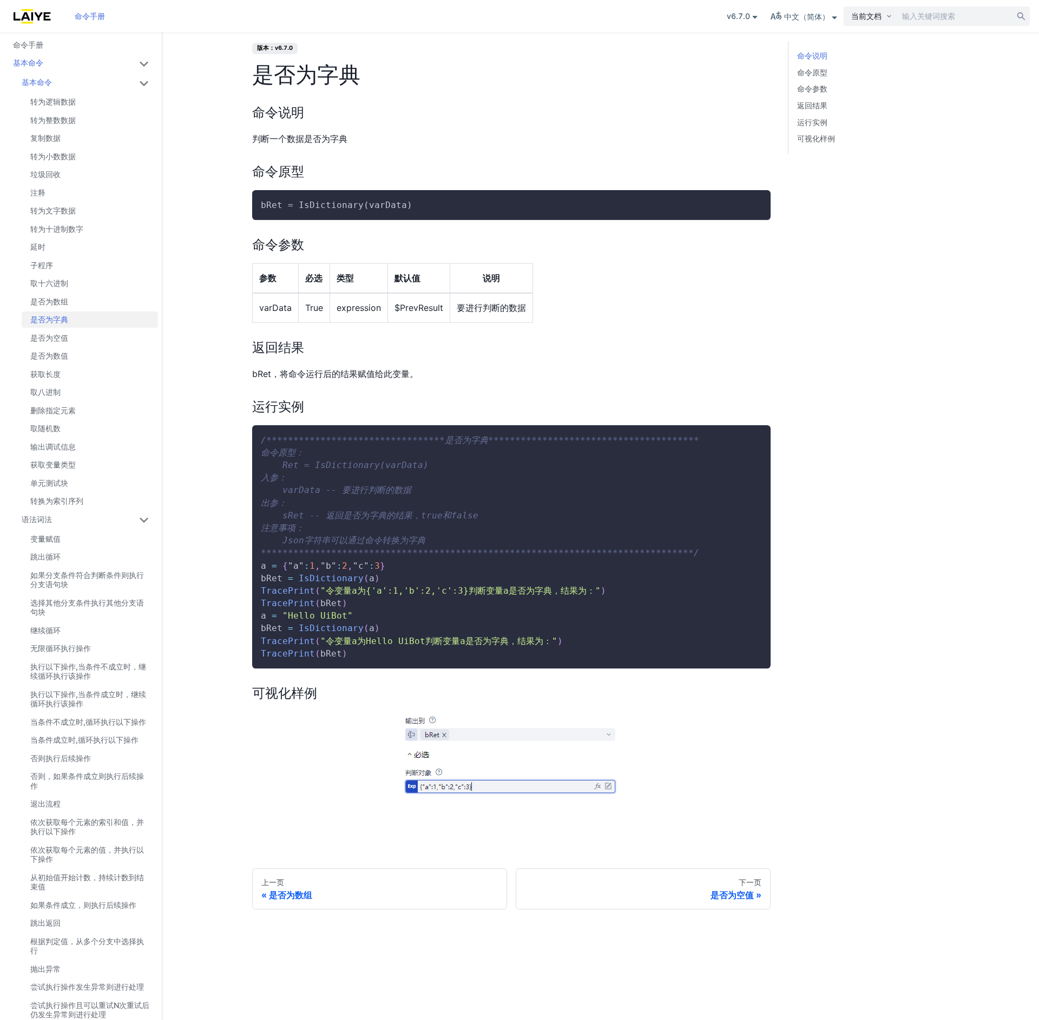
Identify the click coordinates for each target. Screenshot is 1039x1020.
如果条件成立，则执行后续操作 (83, 904)
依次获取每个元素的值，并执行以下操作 (87, 854)
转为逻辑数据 (53, 102)
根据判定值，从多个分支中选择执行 (87, 946)
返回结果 (812, 105)
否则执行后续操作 (60, 758)
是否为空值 (49, 337)
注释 (37, 192)
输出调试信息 (53, 446)
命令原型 (812, 72)
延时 (37, 247)
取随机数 (45, 428)
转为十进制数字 (56, 228)
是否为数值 (49, 356)
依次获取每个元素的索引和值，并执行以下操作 (87, 826)
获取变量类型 (53, 465)
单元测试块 (49, 483)
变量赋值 (45, 538)
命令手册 (90, 16)
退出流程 (45, 804)
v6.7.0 (738, 16)
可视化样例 (816, 138)
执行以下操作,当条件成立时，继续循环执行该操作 (88, 699)
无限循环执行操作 (60, 648)
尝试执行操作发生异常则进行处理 (87, 987)
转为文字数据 (53, 211)
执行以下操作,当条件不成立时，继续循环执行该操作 (88, 671)
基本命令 (28, 63)
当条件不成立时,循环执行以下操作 (88, 721)
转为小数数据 (53, 156)
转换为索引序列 (56, 501)
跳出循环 (45, 557)
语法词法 (37, 519)
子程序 (41, 265)
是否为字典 (49, 319)
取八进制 (45, 392)
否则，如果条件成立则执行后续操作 (87, 781)
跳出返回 (45, 923)
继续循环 (45, 630)
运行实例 (812, 122)
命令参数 (812, 88)
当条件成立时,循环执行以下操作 (84, 740)
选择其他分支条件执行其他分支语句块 (87, 607)
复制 (753, 205)
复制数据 (45, 138)
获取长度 (45, 374)
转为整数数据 (53, 120)
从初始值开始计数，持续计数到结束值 (87, 882)
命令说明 (812, 55)
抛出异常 (45, 968)
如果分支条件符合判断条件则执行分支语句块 (87, 579)
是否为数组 (49, 301)
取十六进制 (49, 283)
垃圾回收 (45, 174)
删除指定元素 (53, 410)
